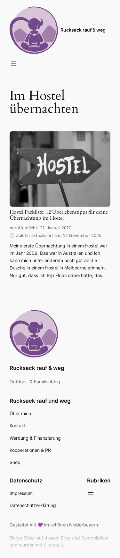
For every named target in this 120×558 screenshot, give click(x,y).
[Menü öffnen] (13, 64)
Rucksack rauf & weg (83, 30)
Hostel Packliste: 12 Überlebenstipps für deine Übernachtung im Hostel (59, 215)
